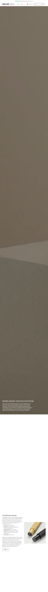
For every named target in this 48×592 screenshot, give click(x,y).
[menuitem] (21, 4)
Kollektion (6, 549)
